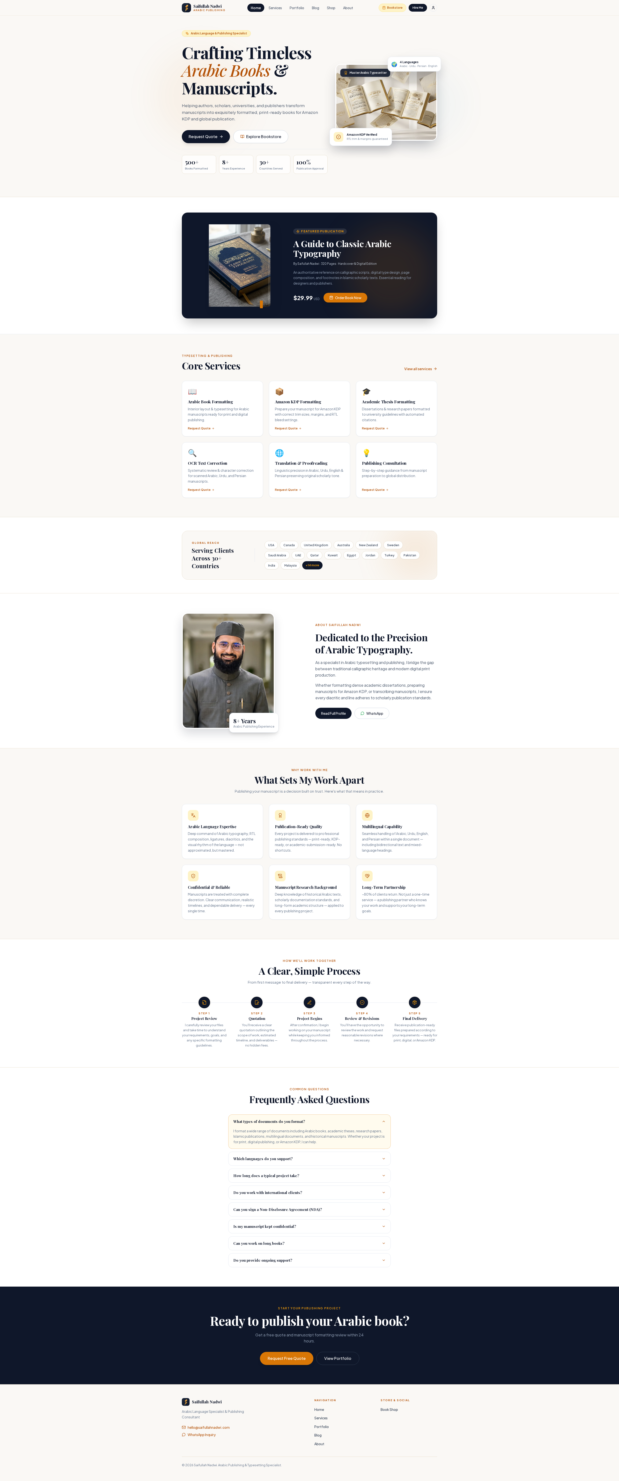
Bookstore (395, 7)
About (348, 8)
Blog (315, 8)
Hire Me (418, 7)
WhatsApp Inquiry (202, 1434)
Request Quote (203, 136)
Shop (331, 8)
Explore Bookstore (263, 136)
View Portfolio (337, 1358)
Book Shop (389, 1409)
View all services (418, 369)
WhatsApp (374, 713)
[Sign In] (433, 8)
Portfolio (297, 8)
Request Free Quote (287, 1358)
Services (275, 8)
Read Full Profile (333, 713)
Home (256, 8)
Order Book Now (348, 297)
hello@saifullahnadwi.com (209, 1427)
